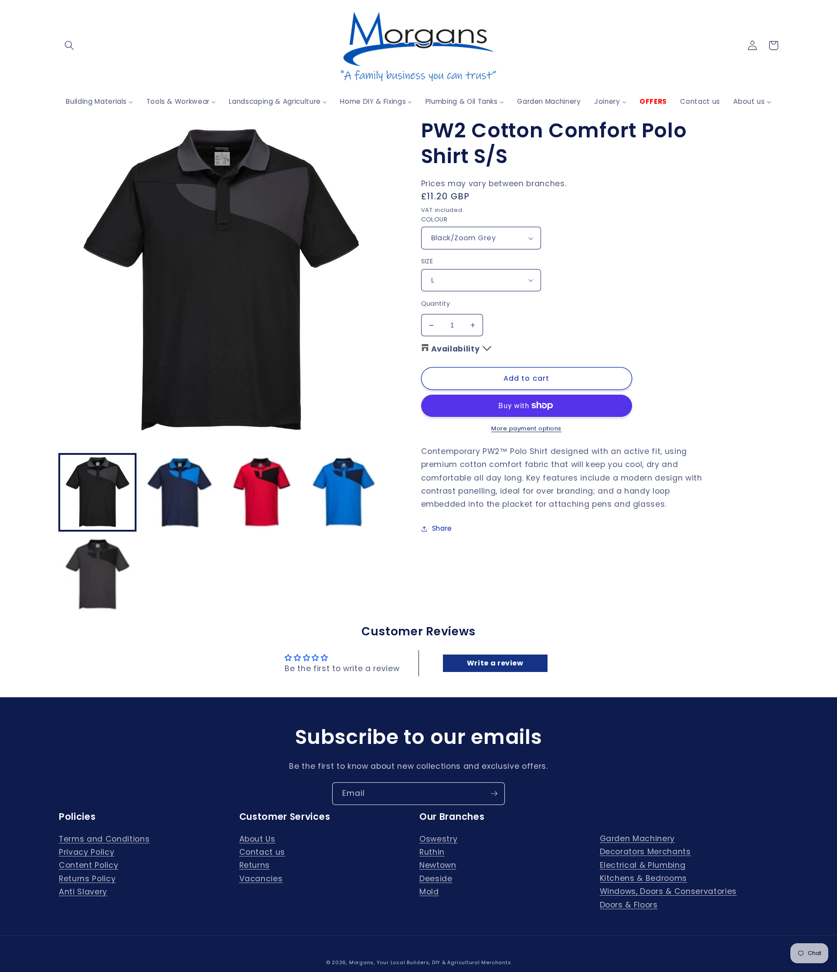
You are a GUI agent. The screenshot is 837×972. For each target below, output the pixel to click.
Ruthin (432, 852)
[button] (69, 45)
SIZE (427, 261)
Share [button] (442, 528)
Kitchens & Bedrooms (643, 878)
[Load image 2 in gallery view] (179, 492)
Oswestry (438, 839)
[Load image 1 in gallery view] (97, 492)
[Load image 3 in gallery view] (261, 492)
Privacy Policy (86, 852)
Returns (254, 865)
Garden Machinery (637, 838)
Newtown (437, 865)
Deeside (436, 878)
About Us (257, 839)
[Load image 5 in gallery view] (97, 574)
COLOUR (434, 219)
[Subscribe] (493, 793)
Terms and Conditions (104, 839)
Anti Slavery (83, 892)
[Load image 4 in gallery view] (343, 492)
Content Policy (88, 865)
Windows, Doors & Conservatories (668, 891)
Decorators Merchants (645, 851)
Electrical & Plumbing (643, 865)
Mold (429, 892)
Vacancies (261, 878)
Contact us (262, 852)
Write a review (495, 663)
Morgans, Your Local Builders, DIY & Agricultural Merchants (430, 962)
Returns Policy (87, 878)
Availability (455, 349)
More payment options (526, 428)
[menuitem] (99, 101)
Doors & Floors (629, 905)
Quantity (435, 303)
